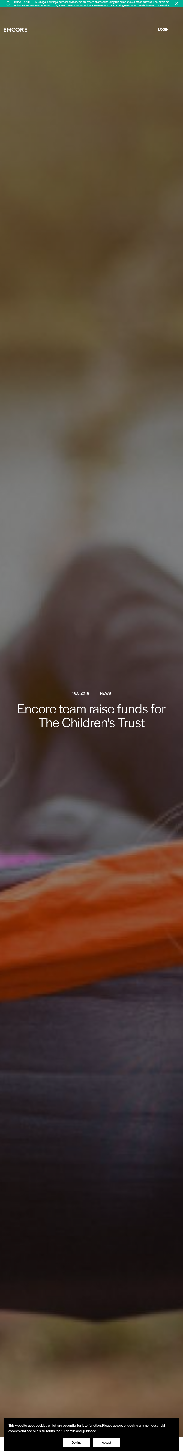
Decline (76, 1442)
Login (163, 29)
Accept (106, 1442)
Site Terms (47, 1430)
